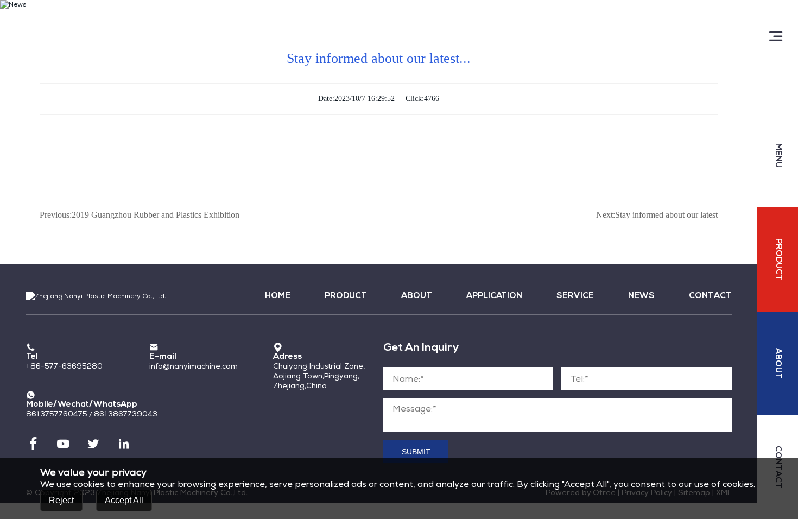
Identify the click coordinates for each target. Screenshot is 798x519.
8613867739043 (125, 414)
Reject (61, 499)
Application (494, 296)
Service (575, 296)
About (416, 296)
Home (277, 296)
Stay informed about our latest (657, 214)
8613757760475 (56, 414)
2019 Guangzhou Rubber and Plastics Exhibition (139, 214)
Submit (416, 452)
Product (346, 296)
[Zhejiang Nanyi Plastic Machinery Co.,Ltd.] (96, 18)
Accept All (124, 499)
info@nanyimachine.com (193, 366)
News (641, 296)
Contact (710, 296)
